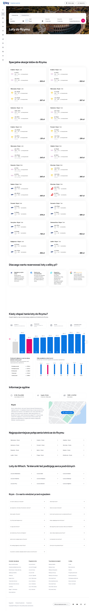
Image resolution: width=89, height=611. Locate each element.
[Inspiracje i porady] (3, 56)
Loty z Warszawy (32, 578)
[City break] (3, 39)
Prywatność (29, 603)
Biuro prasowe (72, 567)
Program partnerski (73, 572)
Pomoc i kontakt (72, 583)
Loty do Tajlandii (32, 575)
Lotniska (11, 586)
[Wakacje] (3, 18)
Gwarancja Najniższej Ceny (15, 567)
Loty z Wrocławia (32, 586)
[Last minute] (3, 31)
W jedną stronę (25, 15)
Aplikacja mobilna (13, 572)
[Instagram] (81, 604)
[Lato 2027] (3, 22)
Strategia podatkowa (73, 578)
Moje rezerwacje (72, 581)
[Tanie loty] (3, 14)
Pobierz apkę (71, 3)
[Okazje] (3, 47)
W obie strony (15, 15)
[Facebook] (73, 604)
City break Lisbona (53, 586)
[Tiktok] (84, 604)
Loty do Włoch (19, 8)
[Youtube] (77, 604)
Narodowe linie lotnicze (14, 583)
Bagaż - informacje (13, 589)
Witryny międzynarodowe (60, 604)
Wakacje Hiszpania (53, 570)
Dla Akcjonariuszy (72, 575)
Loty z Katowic (32, 589)
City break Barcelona (53, 581)
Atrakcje (11, 575)
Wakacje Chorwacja (53, 575)
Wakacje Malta (52, 564)
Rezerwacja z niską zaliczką (15, 570)
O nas (70, 564)
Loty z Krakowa (32, 581)
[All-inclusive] (3, 35)
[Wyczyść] (23, 21)
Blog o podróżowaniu (13, 564)
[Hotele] (3, 43)
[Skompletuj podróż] (3, 51)
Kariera (70, 570)
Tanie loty (13, 8)
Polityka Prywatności (19, 603)
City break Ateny (52, 589)
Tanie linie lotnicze (13, 581)
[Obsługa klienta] (3, 60)
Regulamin (11, 603)
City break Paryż (52, 583)
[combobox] (16, 21)
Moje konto (82, 3)
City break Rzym (52, 578)
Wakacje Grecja (52, 572)
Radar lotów (11, 578)
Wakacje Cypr (52, 567)
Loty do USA (31, 572)
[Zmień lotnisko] (26, 20)
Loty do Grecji (32, 570)
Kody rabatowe (12, 592)
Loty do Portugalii (32, 567)
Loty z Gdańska (32, 583)
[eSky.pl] (9, 8)
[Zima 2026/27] (3, 26)
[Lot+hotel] (3, 10)
